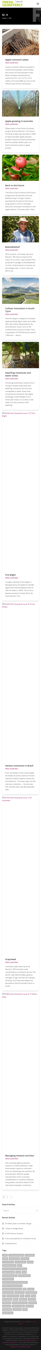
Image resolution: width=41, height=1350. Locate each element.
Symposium (17, 1309)
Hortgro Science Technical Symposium (15, 1282)
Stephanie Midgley (18, 1306)
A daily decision (11, 1243)
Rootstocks (32, 1303)
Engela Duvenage (8, 1272)
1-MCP (5, 1255)
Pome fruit (32, 1299)
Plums (16, 1299)
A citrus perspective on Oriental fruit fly (20, 1238)
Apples (5, 1259)
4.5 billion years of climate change (18, 1223)
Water (25, 1309)
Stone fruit (29, 1306)
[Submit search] (37, 1211)
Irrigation (31, 1289)
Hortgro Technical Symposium (12, 1286)
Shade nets (6, 1306)
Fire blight (10, 574)
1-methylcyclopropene (16, 1255)
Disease (30, 1262)
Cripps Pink (24, 1259)
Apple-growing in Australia (19, 121)
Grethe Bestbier (8, 1279)
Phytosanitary (7, 1299)
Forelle (18, 1272)
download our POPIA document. (20, 1347)
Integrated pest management (12, 1289)
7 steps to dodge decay (14, 1228)
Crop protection (20, 1262)
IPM (24, 1289)
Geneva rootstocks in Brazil (19, 765)
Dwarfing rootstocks (9, 1265)
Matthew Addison (12, 1296)
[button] (38, 4)
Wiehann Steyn (8, 1313)
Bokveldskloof (12, 247)
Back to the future (14, 185)
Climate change (14, 1259)
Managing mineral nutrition (19, 1155)
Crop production (8, 1262)
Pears (27, 1296)
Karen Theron (19, 1292)
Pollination (23, 1299)
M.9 (4, 1296)
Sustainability (7, 1309)
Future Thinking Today (10, 1276)
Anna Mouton (29, 1255)
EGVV (19, 1265)
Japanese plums (8, 1292)
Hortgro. (23, 1322)
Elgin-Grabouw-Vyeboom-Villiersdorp (14, 1269)
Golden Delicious (24, 1276)
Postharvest (7, 1303)
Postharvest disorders (20, 1303)
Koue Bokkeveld (31, 1292)
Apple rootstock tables (16, 59)
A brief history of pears (14, 1233)
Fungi (24, 1272)
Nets (22, 1296)
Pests (33, 1296)
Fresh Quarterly (11, 63)
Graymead (10, 959)
